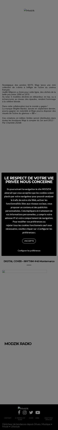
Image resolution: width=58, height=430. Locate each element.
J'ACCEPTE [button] (29, 241)
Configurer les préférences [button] (29, 250)
